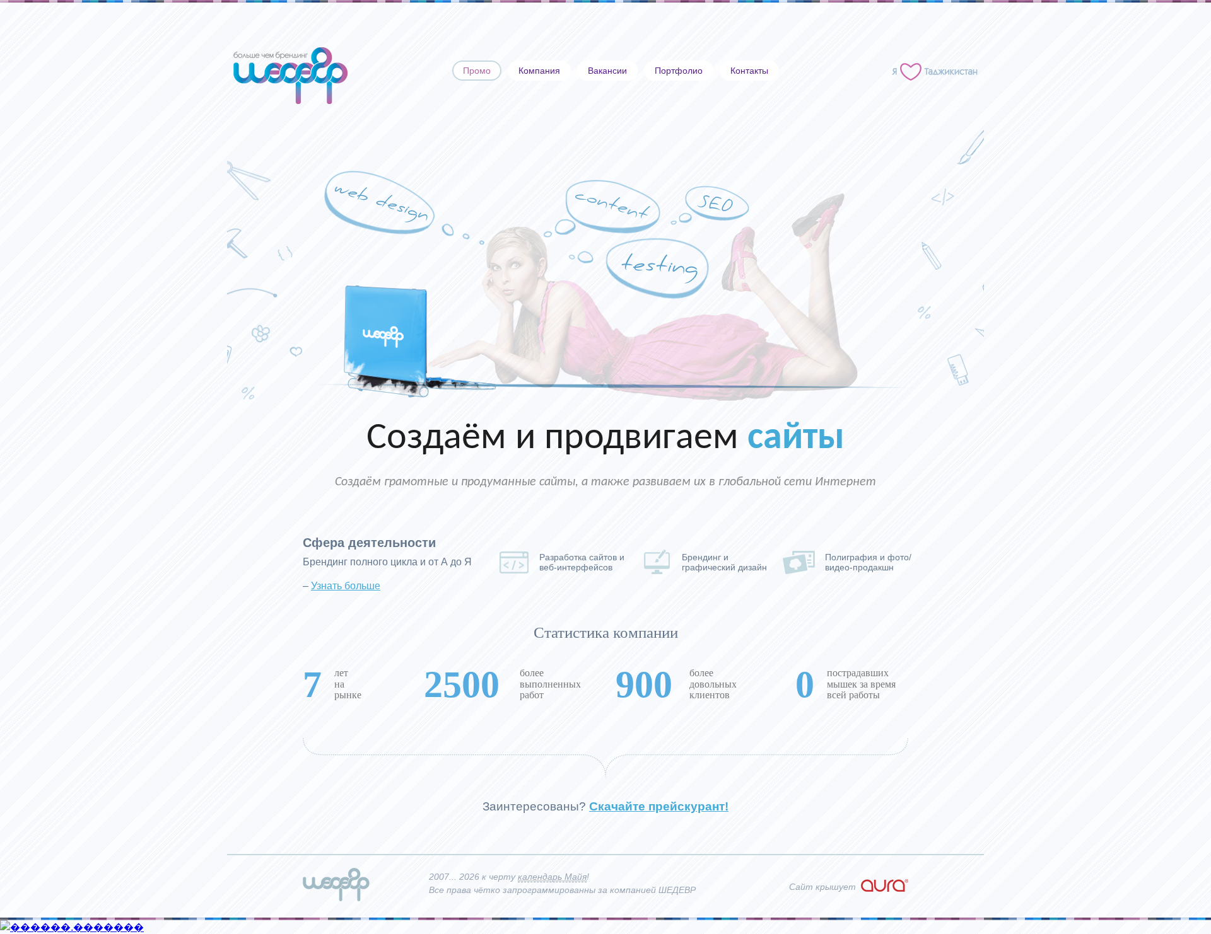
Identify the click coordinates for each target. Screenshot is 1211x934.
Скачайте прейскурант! (658, 806)
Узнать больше (345, 585)
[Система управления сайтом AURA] (884, 889)
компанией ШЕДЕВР (653, 890)
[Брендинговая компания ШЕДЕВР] (336, 898)
